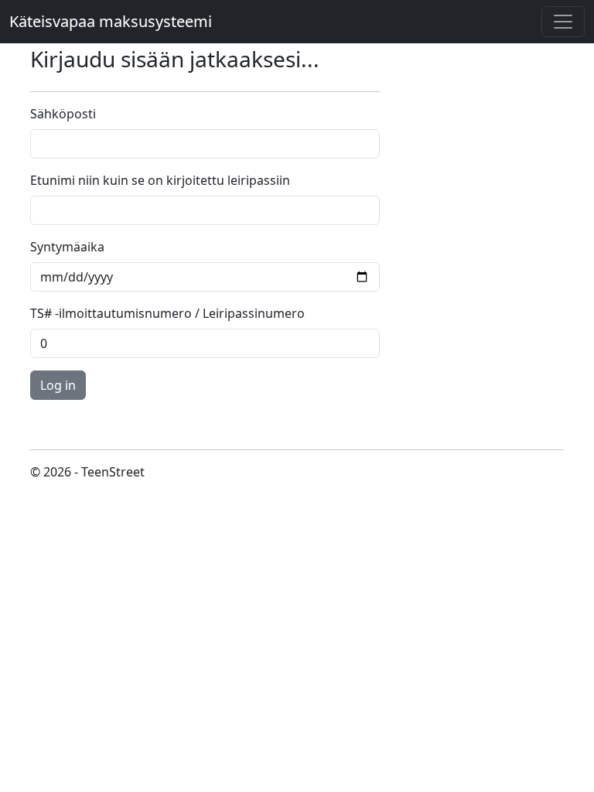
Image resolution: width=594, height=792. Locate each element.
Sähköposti (63, 113)
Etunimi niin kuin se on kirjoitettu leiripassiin (160, 180)
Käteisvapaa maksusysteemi (110, 21)
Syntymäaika (67, 246)
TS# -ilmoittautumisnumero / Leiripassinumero (167, 313)
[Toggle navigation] (563, 21)
